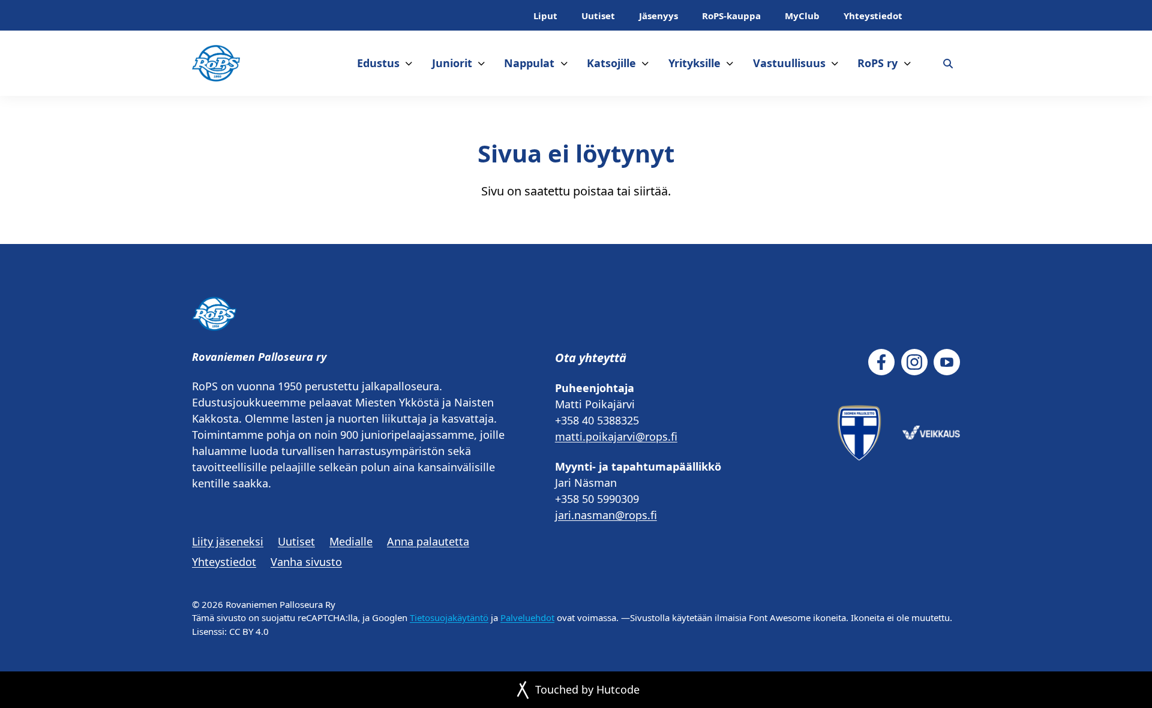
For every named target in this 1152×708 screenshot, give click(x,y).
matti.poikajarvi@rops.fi (616, 436)
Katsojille (611, 63)
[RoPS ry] (907, 63)
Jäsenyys (658, 16)
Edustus (378, 63)
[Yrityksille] (730, 63)
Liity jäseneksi (227, 541)
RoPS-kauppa (731, 16)
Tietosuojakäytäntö (449, 617)
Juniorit (452, 63)
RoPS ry (877, 63)
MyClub (802, 16)
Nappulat (529, 63)
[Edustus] (409, 63)
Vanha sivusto (306, 562)
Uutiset (598, 16)
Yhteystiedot (873, 16)
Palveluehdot (527, 617)
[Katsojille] (645, 63)
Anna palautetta (428, 541)
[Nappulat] (564, 63)
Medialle (351, 541)
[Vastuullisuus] (835, 63)
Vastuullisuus (789, 63)
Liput (545, 16)
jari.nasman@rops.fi (606, 515)
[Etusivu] (216, 63)
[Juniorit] (481, 63)
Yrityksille (694, 63)
